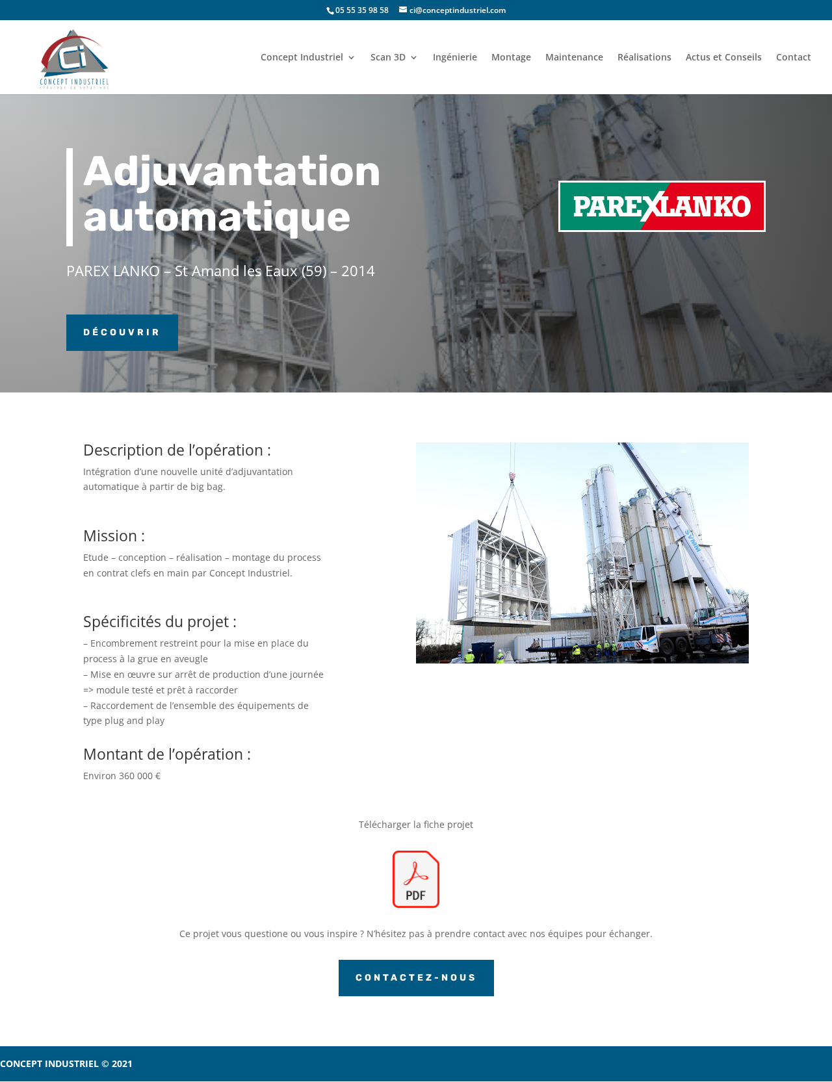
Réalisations (644, 58)
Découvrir (122, 332)
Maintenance (574, 58)
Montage (511, 58)
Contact (793, 58)
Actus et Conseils (724, 58)
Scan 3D (388, 58)
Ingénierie (455, 58)
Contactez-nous (416, 977)
